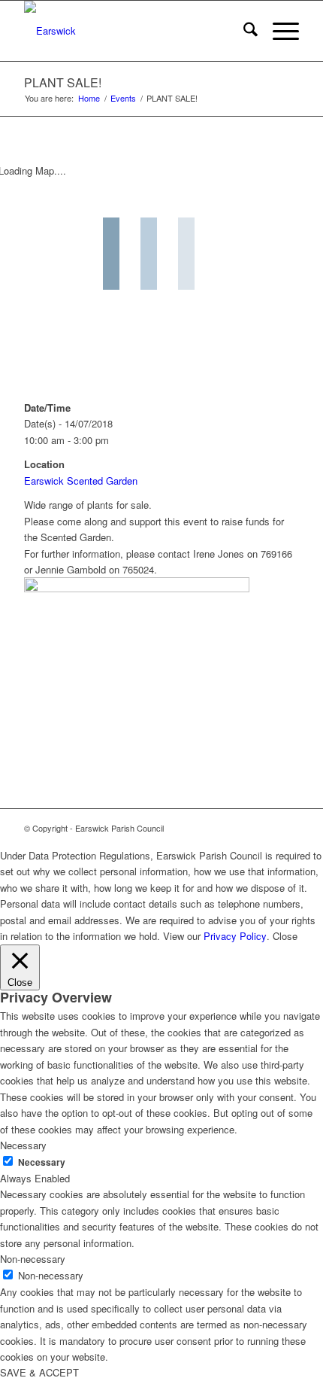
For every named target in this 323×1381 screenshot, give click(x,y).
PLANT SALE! (62, 82)
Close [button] (285, 936)
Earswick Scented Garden (80, 480)
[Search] (243, 31)
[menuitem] (243, 31)
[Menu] (278, 31)
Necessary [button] (23, 1145)
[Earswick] (133, 31)
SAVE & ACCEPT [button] (39, 1372)
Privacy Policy (235, 936)
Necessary (41, 1162)
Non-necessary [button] (32, 1259)
